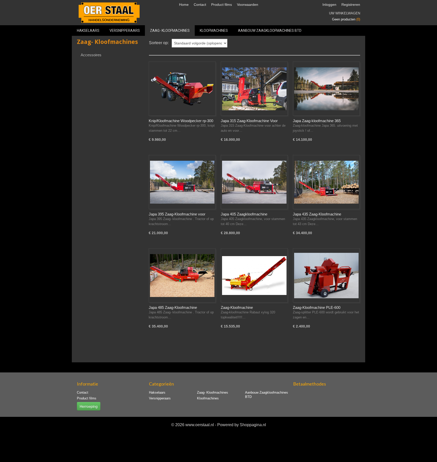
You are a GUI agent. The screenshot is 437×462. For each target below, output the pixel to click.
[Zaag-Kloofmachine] (254, 275)
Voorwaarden (247, 5)
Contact (200, 5)
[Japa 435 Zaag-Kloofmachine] (326, 182)
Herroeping (89, 406)
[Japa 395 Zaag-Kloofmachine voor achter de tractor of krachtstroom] (182, 182)
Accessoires (91, 55)
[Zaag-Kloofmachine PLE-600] (326, 275)
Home (184, 5)
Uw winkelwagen (344, 13)
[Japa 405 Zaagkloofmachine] (254, 182)
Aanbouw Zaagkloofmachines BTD (269, 31)
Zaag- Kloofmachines (170, 31)
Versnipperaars (125, 31)
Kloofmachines (214, 31)
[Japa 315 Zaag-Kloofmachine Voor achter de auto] (254, 89)
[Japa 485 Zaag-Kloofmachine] (182, 275)
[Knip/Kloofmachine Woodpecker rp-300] (182, 89)
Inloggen (329, 5)
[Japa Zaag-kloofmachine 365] (326, 89)
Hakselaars (88, 31)
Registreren (350, 5)
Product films (221, 5)
